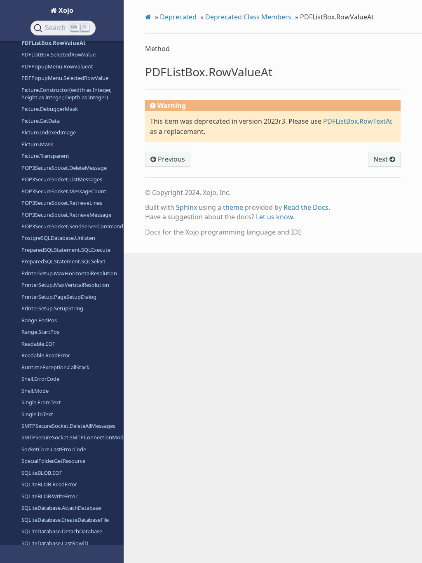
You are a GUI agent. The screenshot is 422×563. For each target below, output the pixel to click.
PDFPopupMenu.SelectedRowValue (64, 78)
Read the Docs (306, 207)
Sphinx (186, 207)
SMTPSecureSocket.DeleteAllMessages (68, 425)
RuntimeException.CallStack (55, 367)
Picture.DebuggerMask (49, 109)
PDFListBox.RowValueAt (53, 43)
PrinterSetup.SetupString (52, 308)
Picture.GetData (40, 120)
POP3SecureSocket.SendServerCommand (72, 226)
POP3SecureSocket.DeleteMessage (64, 167)
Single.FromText (41, 402)
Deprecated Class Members (248, 16)
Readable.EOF (38, 343)
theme (233, 207)
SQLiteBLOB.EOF (41, 472)
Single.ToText (37, 414)
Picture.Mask (37, 144)
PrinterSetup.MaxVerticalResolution (65, 285)
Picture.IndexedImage (48, 132)
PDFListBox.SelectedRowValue (58, 54)
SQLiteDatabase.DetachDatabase (61, 531)
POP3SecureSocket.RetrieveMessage (66, 214)
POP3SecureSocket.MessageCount (63, 191)
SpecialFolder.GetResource (53, 460)
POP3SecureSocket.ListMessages (61, 179)
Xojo (65, 10)
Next (381, 159)
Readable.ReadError (45, 355)
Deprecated (178, 16)
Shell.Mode (35, 390)
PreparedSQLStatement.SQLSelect (63, 261)
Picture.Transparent (45, 156)
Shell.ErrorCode (40, 378)
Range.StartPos (40, 331)
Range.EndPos (39, 320)
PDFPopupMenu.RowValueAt (57, 66)
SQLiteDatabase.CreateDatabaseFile (65, 519)
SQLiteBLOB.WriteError (49, 496)
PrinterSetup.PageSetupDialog (58, 296)
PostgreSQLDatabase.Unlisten (58, 238)
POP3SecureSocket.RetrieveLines (61, 202)
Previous (170, 159)
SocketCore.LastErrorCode (53, 449)
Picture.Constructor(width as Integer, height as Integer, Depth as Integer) (66, 93)
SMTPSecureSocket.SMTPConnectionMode (72, 437)
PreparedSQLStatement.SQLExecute (65, 249)
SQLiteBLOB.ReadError (49, 484)
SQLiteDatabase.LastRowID (54, 543)
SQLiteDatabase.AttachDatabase (61, 507)
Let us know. (275, 216)
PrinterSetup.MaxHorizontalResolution (69, 273)
